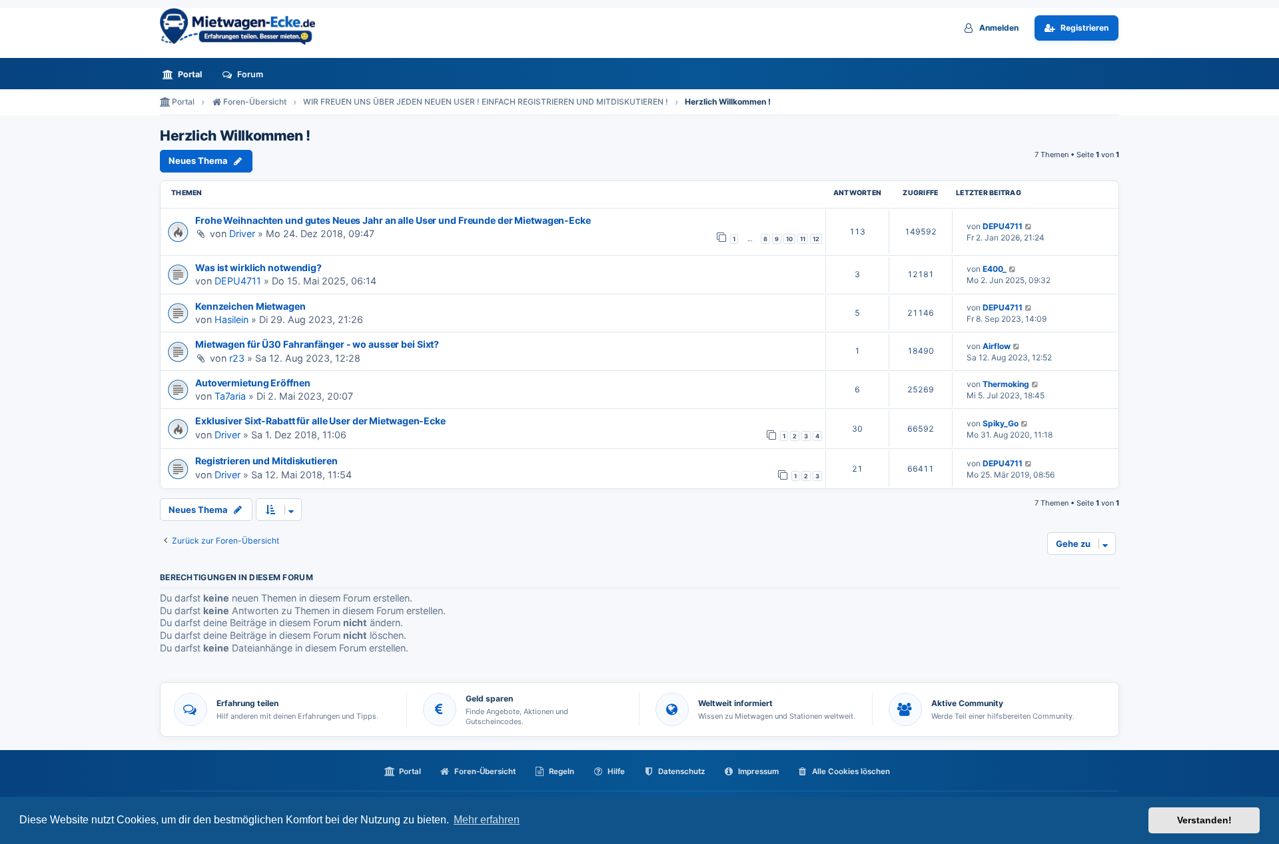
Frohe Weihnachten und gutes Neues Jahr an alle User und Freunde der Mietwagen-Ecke (393, 220)
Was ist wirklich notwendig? (258, 267)
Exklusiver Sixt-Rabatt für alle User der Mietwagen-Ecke (320, 420)
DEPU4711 (1003, 226)
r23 (236, 358)
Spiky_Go (1001, 423)
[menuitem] (186, 74)
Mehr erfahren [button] (487, 819)
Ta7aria (230, 396)
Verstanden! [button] (1204, 820)
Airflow (997, 346)
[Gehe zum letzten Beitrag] (1029, 226)
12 (816, 238)
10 (789, 238)
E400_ (995, 269)
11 (802, 238)
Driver (242, 233)
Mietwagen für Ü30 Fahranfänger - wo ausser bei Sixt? (317, 344)
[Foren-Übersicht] (243, 26)
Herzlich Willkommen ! (235, 136)
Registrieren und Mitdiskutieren (266, 460)
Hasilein (231, 319)
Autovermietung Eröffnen (252, 382)
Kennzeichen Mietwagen (250, 306)
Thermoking (1006, 384)
